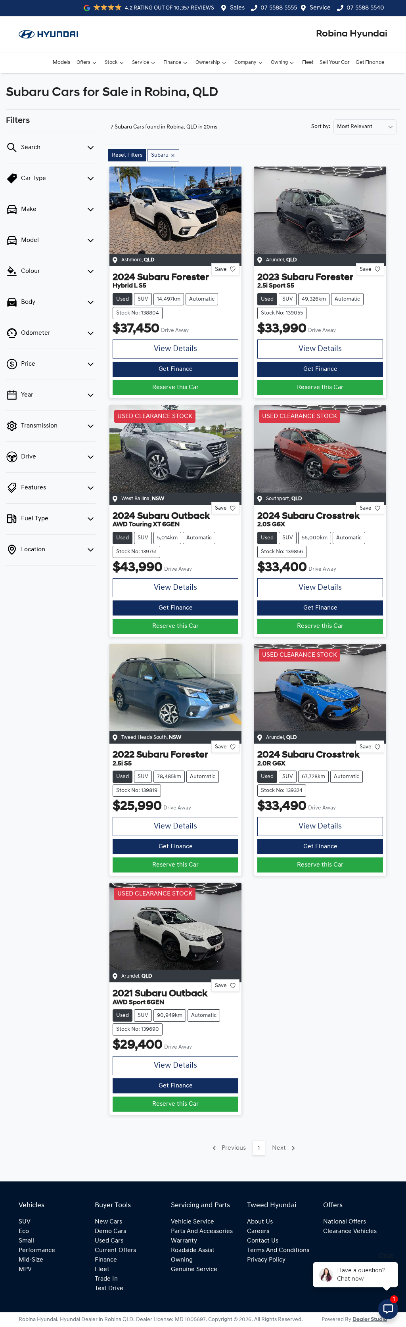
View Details (175, 349)
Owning (279, 62)
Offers (83, 62)
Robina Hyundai (351, 34)
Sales (237, 8)
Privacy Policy (266, 1260)
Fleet (307, 62)
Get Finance (370, 62)
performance (37, 1250)
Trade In (106, 1279)
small (26, 1241)
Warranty (184, 1241)
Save (221, 269)
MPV (25, 1269)
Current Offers (115, 1250)
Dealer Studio (369, 1320)
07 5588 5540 (365, 8)
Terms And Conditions (278, 1250)
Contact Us (262, 1241)
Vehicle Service (192, 1222)
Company (245, 62)
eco (24, 1231)
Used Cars (109, 1241)
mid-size (31, 1260)
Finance (172, 62)
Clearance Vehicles (350, 1231)
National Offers (344, 1222)
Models (61, 62)
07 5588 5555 (278, 8)
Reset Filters (127, 155)
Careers (258, 1231)
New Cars (108, 1222)
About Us (260, 1222)
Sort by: (320, 127)
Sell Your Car (334, 62)
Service (320, 8)
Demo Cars (110, 1231)
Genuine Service (194, 1269)
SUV (25, 1222)
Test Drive (109, 1288)
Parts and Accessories (202, 1231)
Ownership (207, 62)
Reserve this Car (175, 387)
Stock (111, 62)
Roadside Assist (192, 1250)
